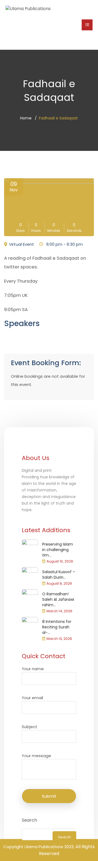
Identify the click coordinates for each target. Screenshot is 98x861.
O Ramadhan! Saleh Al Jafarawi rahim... (58, 599)
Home (26, 118)
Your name (33, 669)
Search (29, 820)
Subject (29, 727)
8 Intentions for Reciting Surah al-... (56, 627)
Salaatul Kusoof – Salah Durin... (58, 574)
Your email (32, 698)
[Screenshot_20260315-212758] (30, 597)
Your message (36, 755)
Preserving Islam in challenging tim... (57, 549)
